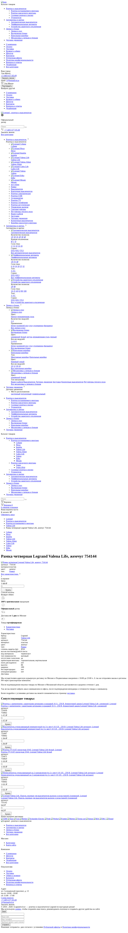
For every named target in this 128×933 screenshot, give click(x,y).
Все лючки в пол (18, 328)
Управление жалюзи (19, 207)
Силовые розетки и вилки (22, 15)
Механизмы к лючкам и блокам (24, 38)
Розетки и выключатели (16, 9)
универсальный (38, 394)
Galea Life (15, 169)
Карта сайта (11, 845)
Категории (10, 843)
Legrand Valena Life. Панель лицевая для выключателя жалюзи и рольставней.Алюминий (39, 798)
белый (23, 337)
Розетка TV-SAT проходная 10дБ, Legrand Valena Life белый (26, 752)
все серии (15, 184)
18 (17, 366)
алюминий (15, 337)
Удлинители (16, 18)
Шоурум (9, 53)
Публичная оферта (14, 58)
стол (31, 326)
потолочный (26, 394)
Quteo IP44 (20, 467)
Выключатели (17, 189)
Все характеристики (10, 574)
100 (25, 291)
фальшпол (48, 326)
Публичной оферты (52, 927)
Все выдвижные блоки (20, 348)
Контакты (10, 56)
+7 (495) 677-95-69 (9, 76)
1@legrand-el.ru (12, 80)
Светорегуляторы (18, 209)
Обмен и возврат (13, 875)
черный (53, 337)
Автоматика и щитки (15, 20)
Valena (13, 173)
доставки (71, 693)
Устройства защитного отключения (26, 27)
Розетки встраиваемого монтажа (25, 11)
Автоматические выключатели (24, 22)
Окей (4, 911)
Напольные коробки (19, 36)
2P (20, 237)
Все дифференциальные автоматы (25, 278)
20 (21, 246)
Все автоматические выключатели (25, 253)
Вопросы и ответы (14, 62)
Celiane (14, 146)
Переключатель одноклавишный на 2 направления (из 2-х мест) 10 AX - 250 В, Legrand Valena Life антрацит (47, 775)
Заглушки (15, 216)
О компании (11, 44)
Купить (8, 590)
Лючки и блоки (12, 29)
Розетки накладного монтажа (23, 13)
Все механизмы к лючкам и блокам (26, 384)
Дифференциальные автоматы (24, 24)
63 (19, 291)
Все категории (12, 67)
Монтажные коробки (20, 357)
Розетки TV (16, 200)
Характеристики (13, 627)
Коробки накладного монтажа (24, 223)
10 (17, 246)
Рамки (13, 187)
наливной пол (22, 326)
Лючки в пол (16, 31)
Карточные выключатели (21, 191)
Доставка (10, 49)
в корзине (9, 507)
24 (19, 366)
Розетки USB (16, 196)
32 (23, 266)
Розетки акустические (20, 205)
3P (22, 237)
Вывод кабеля (17, 214)
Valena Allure (16, 164)
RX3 (17, 251)
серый (21, 362)
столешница (38, 326)
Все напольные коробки (21, 368)
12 (15, 366)
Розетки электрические (21, 193)
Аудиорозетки (17, 198)
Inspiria (14, 155)
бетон (13, 326)
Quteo (18, 465)
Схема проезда (7, 898)
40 (17, 291)
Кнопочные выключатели (22, 220)
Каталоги (10, 878)
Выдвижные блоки (19, 33)
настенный (15, 394)
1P (12, 237)
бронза (14, 317)
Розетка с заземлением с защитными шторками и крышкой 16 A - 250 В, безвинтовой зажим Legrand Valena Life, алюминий (54, 706)
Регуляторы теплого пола (22, 211)
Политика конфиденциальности (19, 60)
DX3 (13, 251)
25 (21, 266)
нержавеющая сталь (25, 317)
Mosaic (14, 182)
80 (22, 291)
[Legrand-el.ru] (16, 113)
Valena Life (15, 160)
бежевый (15, 362)
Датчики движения (14, 40)
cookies (18, 909)
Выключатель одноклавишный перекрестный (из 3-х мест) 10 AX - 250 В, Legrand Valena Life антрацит (45, 729)
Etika (13, 178)
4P (25, 237)
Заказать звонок (8, 78)
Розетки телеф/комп (19, 202)
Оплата (9, 47)
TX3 (22, 251)
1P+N (16, 237)
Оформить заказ (8, 515)
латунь (29, 337)
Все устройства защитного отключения (27, 302)
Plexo (13, 151)
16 (19, 246)
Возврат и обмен (13, 51)
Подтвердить (7, 86)
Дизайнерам (11, 65)
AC (14, 271)
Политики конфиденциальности (76, 927)
